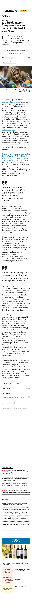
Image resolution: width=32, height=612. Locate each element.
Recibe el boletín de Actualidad (12, 384)
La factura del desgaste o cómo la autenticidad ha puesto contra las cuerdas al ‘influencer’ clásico (15, 472)
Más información (5, 404)
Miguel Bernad (20, 397)
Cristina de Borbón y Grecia (9, 397)
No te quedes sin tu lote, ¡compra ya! (21, 587)
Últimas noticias (7, 467)
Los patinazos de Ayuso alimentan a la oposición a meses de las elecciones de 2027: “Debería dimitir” (16, 523)
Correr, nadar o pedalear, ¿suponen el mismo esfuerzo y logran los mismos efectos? (15, 513)
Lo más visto (5, 499)
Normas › (28, 388)
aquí (26, 408)
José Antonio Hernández (16, 51)
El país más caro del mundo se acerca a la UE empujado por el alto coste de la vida (15, 503)
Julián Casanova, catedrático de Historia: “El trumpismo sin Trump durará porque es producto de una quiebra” (16, 478)
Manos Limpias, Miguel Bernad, (13, 101)
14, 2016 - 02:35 (18, 53)
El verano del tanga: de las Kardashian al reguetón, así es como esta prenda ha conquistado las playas (16, 508)
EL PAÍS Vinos (16, 541)
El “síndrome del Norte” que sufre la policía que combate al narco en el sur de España (16, 491)
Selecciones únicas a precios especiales (22, 578)
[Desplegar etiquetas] (29, 397)
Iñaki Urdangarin (8, 130)
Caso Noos (5, 20)
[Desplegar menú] (3, 10)
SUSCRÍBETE (23, 10)
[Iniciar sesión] (29, 10)
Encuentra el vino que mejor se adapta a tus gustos (22, 569)
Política (6, 16)
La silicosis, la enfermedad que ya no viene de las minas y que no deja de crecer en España (15, 485)
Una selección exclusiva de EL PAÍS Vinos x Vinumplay (15, 563)
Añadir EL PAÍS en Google (10, 62)
